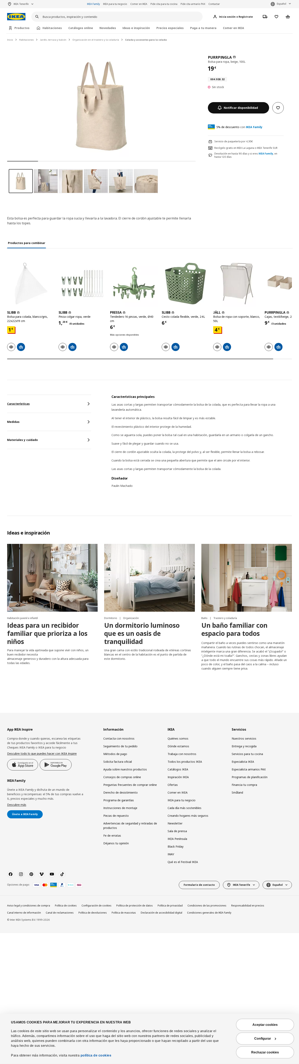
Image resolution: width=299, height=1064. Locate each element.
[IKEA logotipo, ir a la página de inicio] (16, 17)
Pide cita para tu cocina (164, 4)
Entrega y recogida (244, 746)
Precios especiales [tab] (170, 28)
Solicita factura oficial (117, 762)
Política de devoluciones (93, 912)
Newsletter (175, 823)
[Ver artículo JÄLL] (237, 283)
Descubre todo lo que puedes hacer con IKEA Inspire (42, 753)
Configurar (262, 1038)
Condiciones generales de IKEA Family (209, 912)
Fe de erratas (112, 835)
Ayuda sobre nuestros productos (125, 769)
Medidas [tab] (13, 422)
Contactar (214, 4)
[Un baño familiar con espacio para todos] (246, 578)
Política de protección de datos (134, 905)
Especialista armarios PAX (249, 769)
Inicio (10, 39)
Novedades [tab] (107, 28)
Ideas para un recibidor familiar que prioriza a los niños (47, 633)
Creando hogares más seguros (188, 816)
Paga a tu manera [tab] (203, 28)
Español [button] (281, 3)
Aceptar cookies (265, 1024)
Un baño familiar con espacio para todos (234, 629)
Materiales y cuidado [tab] (22, 440)
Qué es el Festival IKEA (183, 862)
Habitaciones (26, 39)
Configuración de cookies (96, 905)
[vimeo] (41, 874)
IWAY (171, 854)
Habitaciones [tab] (52, 28)
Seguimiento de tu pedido (120, 746)
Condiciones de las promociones (207, 905)
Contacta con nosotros (118, 738)
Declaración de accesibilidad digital (161, 912)
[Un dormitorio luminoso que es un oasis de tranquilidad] (149, 578)
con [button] (239, 127)
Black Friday (175, 846)
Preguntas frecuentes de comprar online (130, 785)
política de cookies (96, 1055)
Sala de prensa (177, 831)
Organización (131, 618)
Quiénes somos (178, 738)
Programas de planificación (249, 777)
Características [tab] (18, 404)
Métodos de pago (115, 754)
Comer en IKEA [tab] (233, 28)
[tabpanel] (201, 444)
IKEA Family (93, 4)
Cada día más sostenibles (184, 808)
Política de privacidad (170, 905)
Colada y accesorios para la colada (146, 39)
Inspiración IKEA (178, 777)
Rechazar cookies (265, 1052)
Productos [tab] (21, 28)
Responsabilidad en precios (247, 905)
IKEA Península (177, 839)
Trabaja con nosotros (182, 754)
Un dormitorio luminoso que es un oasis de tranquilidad (142, 633)
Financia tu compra (244, 785)
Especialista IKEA (243, 762)
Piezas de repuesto (116, 816)
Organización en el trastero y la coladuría (95, 39)
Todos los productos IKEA (185, 762)
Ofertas (173, 785)
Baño (204, 618)
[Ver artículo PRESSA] (133, 283)
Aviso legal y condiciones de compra (28, 905)
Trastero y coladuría (225, 618)
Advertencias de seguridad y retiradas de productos (130, 825)
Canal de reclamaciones (60, 912)
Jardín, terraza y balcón (53, 39)
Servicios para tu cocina (247, 754)
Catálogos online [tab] (80, 28)
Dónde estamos (178, 746)
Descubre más (16, 805)
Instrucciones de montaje (120, 808)
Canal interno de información (24, 912)
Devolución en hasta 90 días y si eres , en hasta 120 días (245, 155)
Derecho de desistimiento (120, 792)
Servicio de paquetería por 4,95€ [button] (233, 141)
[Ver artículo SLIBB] (31, 283)
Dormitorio (111, 618)
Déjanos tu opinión (116, 843)
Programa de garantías (118, 800)
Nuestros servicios (244, 738)
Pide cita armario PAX (193, 4)
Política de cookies (66, 905)
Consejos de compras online (122, 777)
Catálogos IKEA (178, 769)
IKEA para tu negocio (115, 4)
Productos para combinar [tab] (26, 243)
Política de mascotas (124, 912)
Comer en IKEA (138, 4)
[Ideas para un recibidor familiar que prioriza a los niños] (52, 578)
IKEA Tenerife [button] (21, 4)
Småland (237, 792)
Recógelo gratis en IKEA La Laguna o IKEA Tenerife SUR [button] (245, 148)
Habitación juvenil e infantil (22, 618)
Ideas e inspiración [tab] (136, 28)
